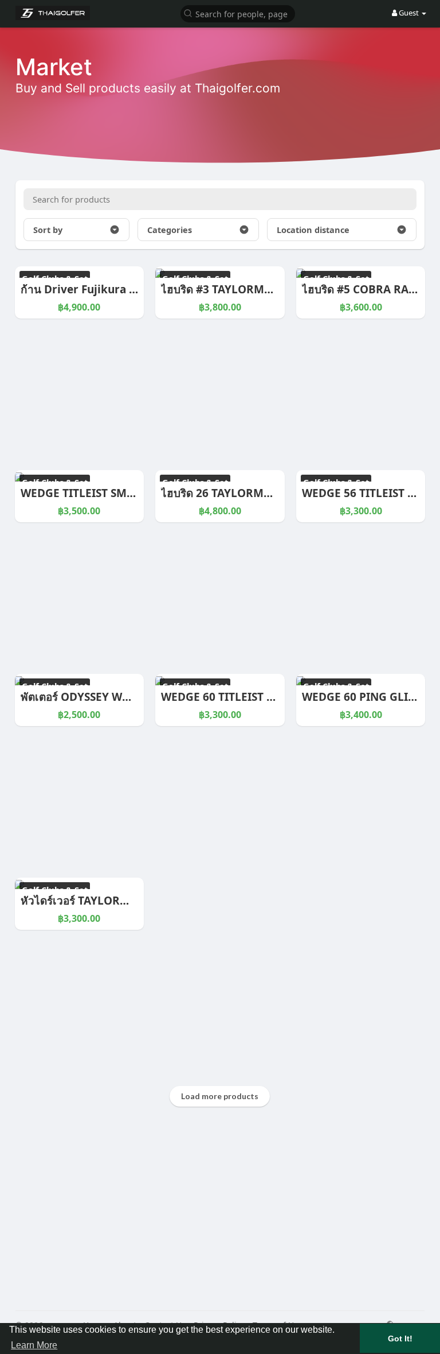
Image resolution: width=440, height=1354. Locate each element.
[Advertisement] (220, 1218)
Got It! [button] (400, 1338)
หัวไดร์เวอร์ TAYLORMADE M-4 (98, 900)
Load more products (219, 1096)
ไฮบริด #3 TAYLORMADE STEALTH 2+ (256, 289)
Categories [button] (169, 229)
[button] (237, 12)
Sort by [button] (47, 229)
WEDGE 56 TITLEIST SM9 (366, 493)
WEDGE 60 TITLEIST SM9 (225, 696)
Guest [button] (409, 12)
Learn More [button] (34, 1345)
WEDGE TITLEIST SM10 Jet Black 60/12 (121, 493)
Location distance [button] (313, 229)
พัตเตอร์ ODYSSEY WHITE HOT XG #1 (114, 696)
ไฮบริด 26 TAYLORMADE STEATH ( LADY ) (266, 493)
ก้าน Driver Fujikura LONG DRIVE (108, 289)
